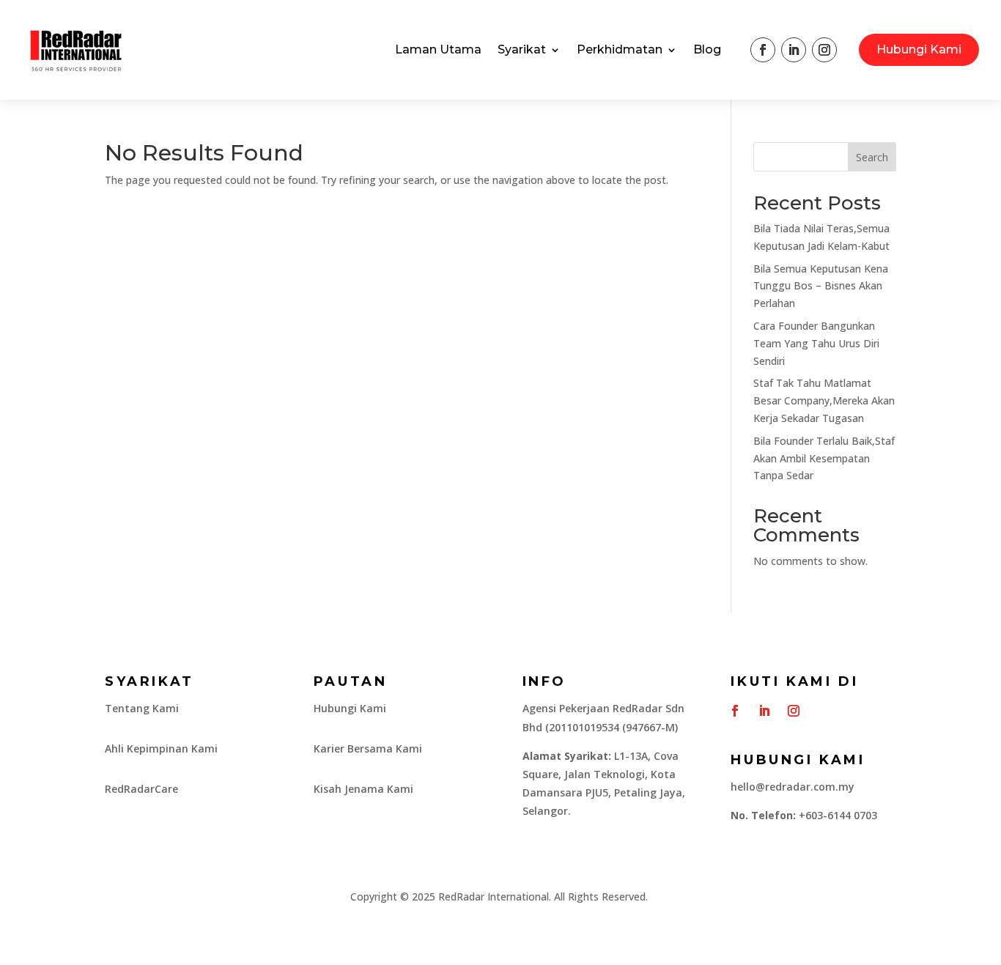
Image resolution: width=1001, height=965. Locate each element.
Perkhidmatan (619, 49)
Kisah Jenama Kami (363, 789)
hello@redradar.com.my (792, 787)
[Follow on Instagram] (824, 49)
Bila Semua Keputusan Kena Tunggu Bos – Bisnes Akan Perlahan (820, 286)
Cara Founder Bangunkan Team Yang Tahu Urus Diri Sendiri (816, 343)
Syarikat (522, 49)
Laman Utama (438, 49)
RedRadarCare (141, 789)
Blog (707, 49)
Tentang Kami (142, 708)
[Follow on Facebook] (762, 49)
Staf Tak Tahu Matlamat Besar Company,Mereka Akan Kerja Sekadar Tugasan (824, 400)
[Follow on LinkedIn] (793, 49)
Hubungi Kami (918, 49)
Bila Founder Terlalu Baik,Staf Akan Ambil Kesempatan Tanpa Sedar (824, 458)
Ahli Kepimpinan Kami (161, 748)
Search (872, 157)
